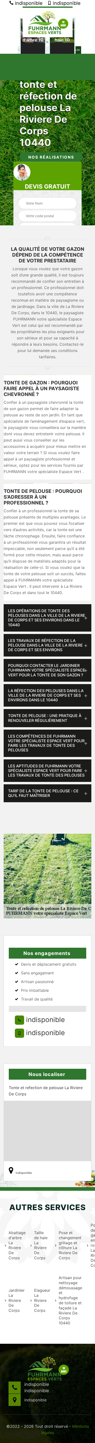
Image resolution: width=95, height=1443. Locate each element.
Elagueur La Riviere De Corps (41, 1300)
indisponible (28, 3)
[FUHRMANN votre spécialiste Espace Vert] (48, 22)
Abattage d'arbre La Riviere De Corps (16, 1245)
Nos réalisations (51, 157)
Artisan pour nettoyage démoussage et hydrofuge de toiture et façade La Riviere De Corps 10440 (70, 1300)
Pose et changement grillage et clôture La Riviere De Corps (70, 1245)
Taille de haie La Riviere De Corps (41, 1245)
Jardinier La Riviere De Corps (16, 1300)
